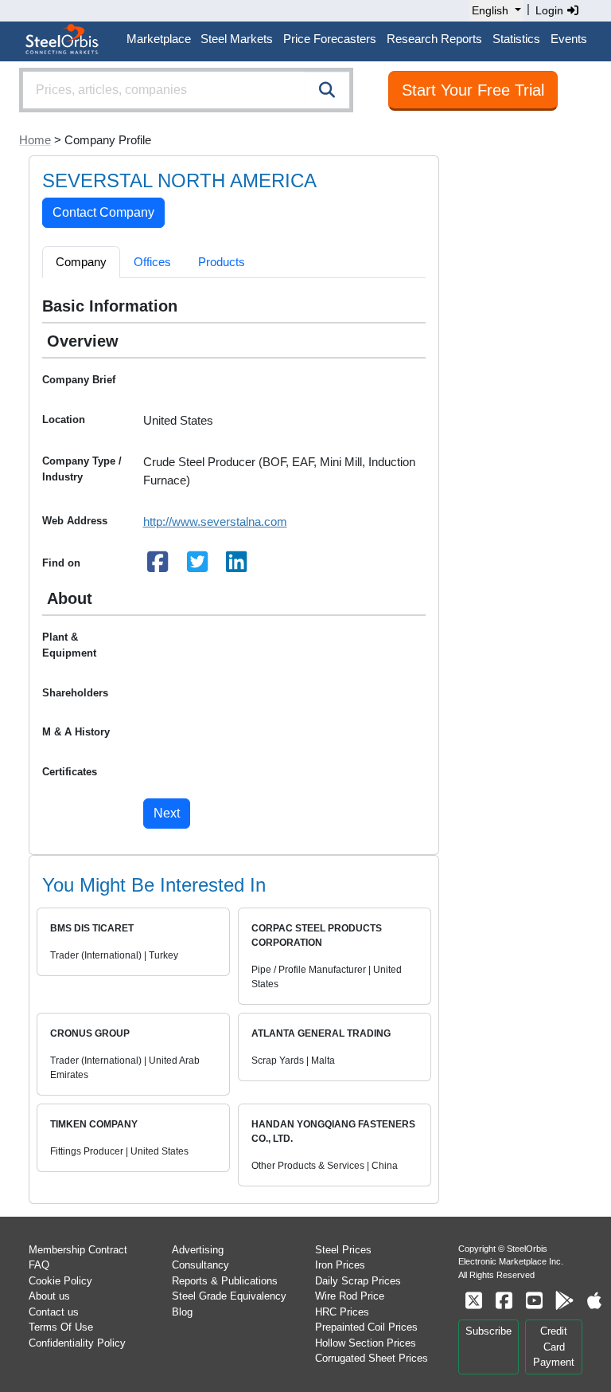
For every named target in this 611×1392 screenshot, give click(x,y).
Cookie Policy (60, 1281)
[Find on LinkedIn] (237, 566)
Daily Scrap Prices (358, 1281)
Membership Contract (78, 1250)
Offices (152, 262)
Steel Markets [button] (236, 38)
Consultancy (200, 1265)
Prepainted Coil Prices (366, 1327)
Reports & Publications (225, 1281)
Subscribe (488, 1331)
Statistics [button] (516, 38)
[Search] (327, 90)
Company (81, 262)
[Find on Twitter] (197, 566)
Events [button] (569, 38)
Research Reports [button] (434, 38)
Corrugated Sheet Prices (371, 1358)
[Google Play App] (564, 1301)
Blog (182, 1312)
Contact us (54, 1312)
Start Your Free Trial (473, 90)
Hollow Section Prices (365, 1343)
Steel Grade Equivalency (229, 1296)
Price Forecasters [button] (329, 38)
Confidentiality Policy (77, 1343)
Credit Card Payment (553, 1346)
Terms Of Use (61, 1327)
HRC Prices (342, 1312)
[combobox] (186, 90)
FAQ (39, 1265)
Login (550, 10)
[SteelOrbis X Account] (473, 1301)
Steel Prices (343, 1250)
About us (49, 1296)
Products (221, 262)
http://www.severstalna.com (215, 521)
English (490, 10)
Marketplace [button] (158, 38)
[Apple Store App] (594, 1301)
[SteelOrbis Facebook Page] (504, 1301)
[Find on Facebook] (158, 566)
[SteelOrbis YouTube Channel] (534, 1301)
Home (35, 140)
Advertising (198, 1250)
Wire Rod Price (349, 1296)
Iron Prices (340, 1265)
